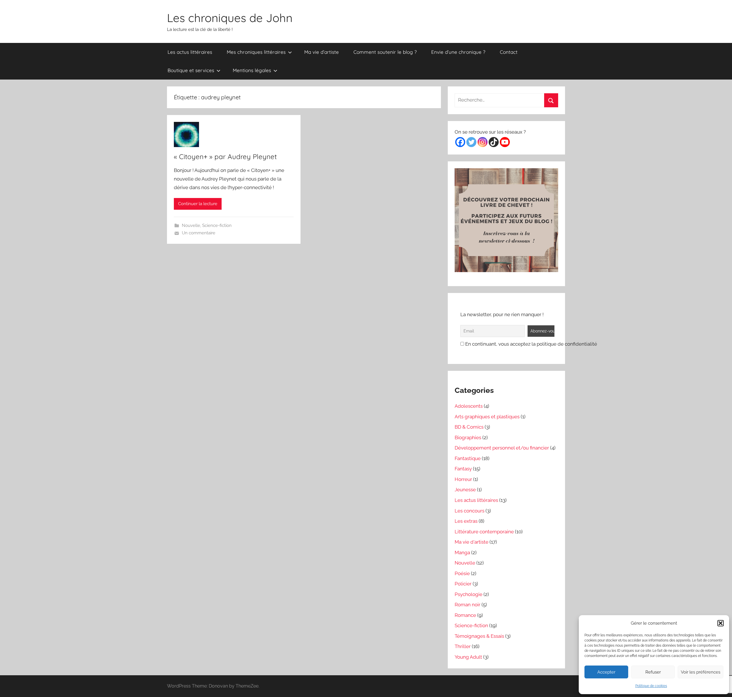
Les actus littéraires (190, 52)
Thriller (463, 646)
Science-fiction (217, 225)
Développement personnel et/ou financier (502, 448)
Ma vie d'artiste (471, 542)
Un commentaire (198, 232)
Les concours (469, 511)
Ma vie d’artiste (321, 52)
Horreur (463, 479)
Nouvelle (191, 225)
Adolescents (469, 406)
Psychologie (468, 594)
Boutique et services (191, 70)
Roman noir (467, 604)
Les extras (466, 521)
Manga (462, 552)
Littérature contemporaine (484, 531)
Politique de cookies (651, 686)
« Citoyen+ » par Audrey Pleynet (225, 156)
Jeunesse (465, 489)
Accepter (606, 672)
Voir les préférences (700, 672)
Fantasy (463, 469)
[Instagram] (483, 142)
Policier (463, 584)
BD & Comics (469, 427)
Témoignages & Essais (479, 636)
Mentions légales (252, 70)
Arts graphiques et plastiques (487, 416)
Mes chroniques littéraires (256, 52)
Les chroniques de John (230, 18)
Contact (509, 52)
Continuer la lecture (197, 203)
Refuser (653, 672)
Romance (465, 615)
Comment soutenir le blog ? (385, 52)
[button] (720, 623)
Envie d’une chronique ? (458, 52)
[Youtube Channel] (505, 142)
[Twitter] (471, 142)
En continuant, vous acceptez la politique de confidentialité (530, 344)
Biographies (468, 437)
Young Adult (468, 657)
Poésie (462, 573)
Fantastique (468, 458)
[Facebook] (460, 142)
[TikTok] (494, 142)
